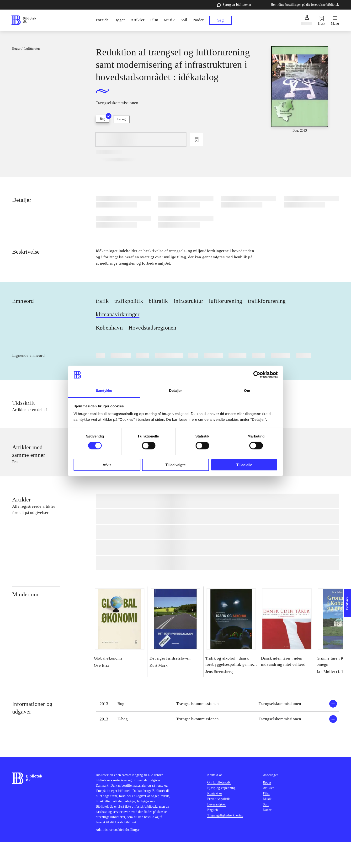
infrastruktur (188, 301)
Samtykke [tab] (104, 391)
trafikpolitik (128, 301)
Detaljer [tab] (175, 391)
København (109, 328)
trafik (102, 301)
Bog (102, 119)
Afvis (107, 465)
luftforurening (225, 301)
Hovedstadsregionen (152, 328)
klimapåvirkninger (117, 314)
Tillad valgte (175, 465)
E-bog (121, 119)
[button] (217, 704)
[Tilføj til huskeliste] (196, 139)
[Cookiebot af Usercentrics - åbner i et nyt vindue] (257, 374)
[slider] (299, 89)
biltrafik (158, 301)
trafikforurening (267, 301)
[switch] (148, 445)
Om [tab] (247, 391)
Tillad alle (244, 465)
